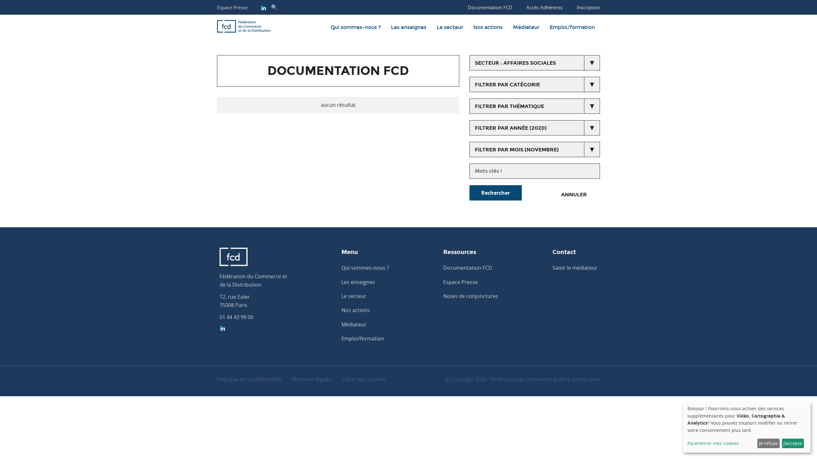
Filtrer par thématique (509, 106)
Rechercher (495, 192)
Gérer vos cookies (364, 379)
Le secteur (450, 27)
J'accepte (792, 443)
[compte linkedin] (263, 8)
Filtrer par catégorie (507, 85)
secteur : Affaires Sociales (515, 63)
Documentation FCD (467, 267)
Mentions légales (312, 379)
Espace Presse (232, 7)
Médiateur (526, 27)
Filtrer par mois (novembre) (517, 150)
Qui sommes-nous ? (356, 27)
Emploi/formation (572, 27)
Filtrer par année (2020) (511, 128)
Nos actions (488, 27)
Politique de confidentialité (249, 379)
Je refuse (768, 443)
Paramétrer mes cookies (713, 443)
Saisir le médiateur (574, 267)
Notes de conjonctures (470, 296)
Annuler (574, 195)
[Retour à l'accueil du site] (244, 27)
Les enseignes (408, 27)
